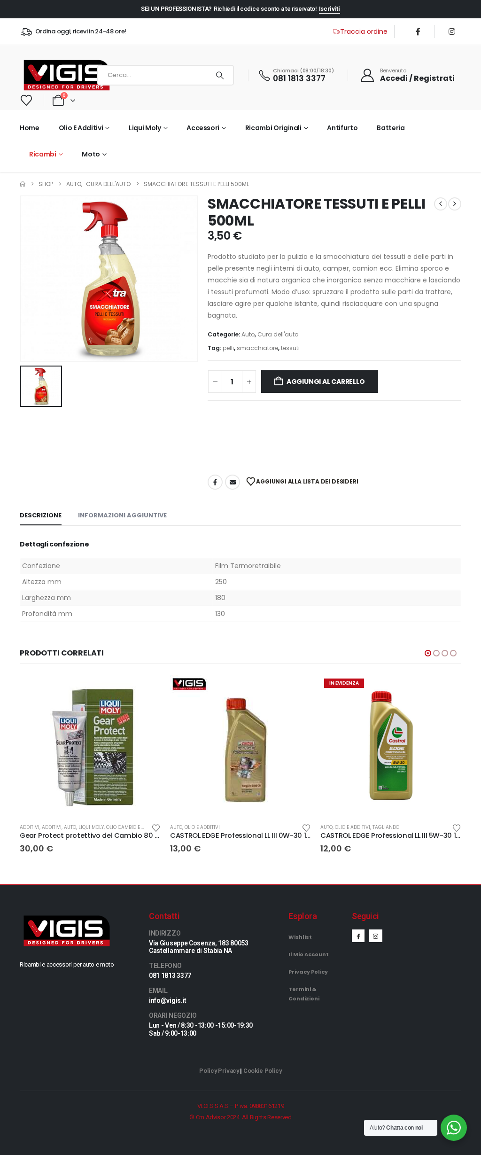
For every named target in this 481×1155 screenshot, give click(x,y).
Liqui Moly (145, 128)
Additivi (29, 827)
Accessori (202, 128)
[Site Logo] (56, 75)
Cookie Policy (262, 1070)
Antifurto (342, 128)
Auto (248, 334)
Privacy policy (308, 972)
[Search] (220, 75)
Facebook (215, 482)
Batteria (390, 128)
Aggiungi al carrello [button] (145, 690)
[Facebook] (418, 31)
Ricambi (42, 154)
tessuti (290, 348)
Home (29, 128)
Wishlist (300, 937)
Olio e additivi (81, 128)
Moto (91, 154)
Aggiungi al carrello (326, 381)
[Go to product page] (90, 745)
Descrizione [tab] (41, 515)
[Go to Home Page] (22, 184)
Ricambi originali (273, 128)
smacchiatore (257, 348)
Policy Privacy (219, 1070)
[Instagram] (451, 31)
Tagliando (385, 827)
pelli (228, 348)
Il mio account (308, 954)
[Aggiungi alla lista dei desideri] (156, 827)
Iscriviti (329, 8)
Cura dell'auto (277, 334)
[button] (428, 653)
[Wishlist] (26, 100)
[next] (454, 204)
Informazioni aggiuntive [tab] (122, 515)
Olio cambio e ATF (127, 827)
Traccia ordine (364, 31)
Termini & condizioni (303, 993)
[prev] (440, 204)
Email (232, 482)
